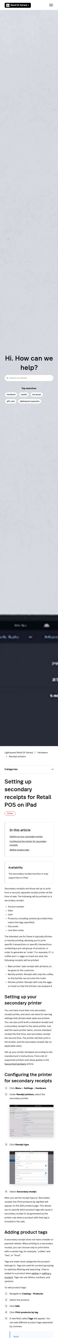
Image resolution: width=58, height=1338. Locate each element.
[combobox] (29, 378)
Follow (10, 813)
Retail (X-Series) (19, 5)
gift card (11, 401)
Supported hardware (15, 1064)
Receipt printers (17, 756)
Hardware (42, 752)
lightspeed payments (29, 401)
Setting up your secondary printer (26, 837)
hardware (11, 394)
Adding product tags (19, 850)
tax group (36, 394)
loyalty (24, 394)
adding (35, 1273)
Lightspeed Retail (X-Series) (19, 752)
